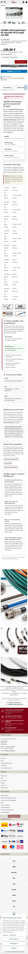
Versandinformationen (6, 768)
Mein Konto (3, 780)
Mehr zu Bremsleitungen (11, 467)
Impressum (5, 935)
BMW (14, 866)
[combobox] (14, 57)
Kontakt (3, 783)
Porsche (14, 889)
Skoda (14, 895)
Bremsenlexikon (5, 795)
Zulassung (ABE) (5, 812)
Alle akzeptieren (14, 939)
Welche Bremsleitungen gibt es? (9, 798)
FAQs (2, 802)
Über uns (3, 758)
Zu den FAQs (8, 463)
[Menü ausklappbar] (1, 2)
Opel (14, 883)
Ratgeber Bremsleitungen (15, 702)
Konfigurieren (14, 943)
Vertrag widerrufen (14, 816)
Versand (22, 951)
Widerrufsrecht (4, 787)
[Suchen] (5, 2)
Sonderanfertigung (5, 807)
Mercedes (14, 872)
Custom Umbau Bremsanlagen (8, 800)
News (2, 760)
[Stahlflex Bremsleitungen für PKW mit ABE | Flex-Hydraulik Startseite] (14, 2)
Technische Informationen (7, 809)
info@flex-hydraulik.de (9, 750)
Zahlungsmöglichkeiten (6, 763)
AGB (2, 778)
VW (14, 906)
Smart (14, 901)
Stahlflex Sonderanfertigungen (15, 704)
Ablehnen (14, 948)
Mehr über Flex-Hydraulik (11, 459)
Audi (14, 861)
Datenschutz (13, 935)
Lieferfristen (4, 765)
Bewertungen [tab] (21, 87)
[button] (23, 2)
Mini (14, 878)
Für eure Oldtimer (5, 805)
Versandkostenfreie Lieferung (16, 52)
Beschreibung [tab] (7, 87)
